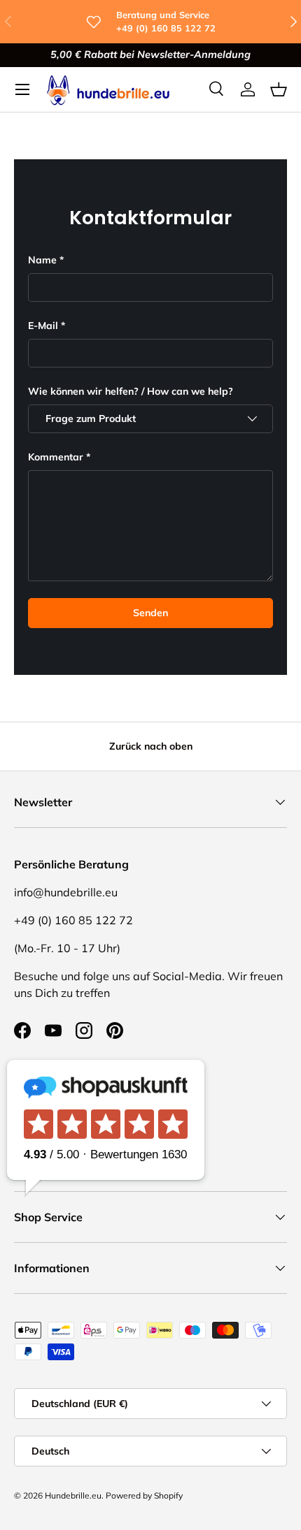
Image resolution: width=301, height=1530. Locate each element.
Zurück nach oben (150, 746)
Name (42, 260)
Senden (150, 612)
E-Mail (43, 325)
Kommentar (55, 457)
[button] (278, 89)
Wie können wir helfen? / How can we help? (130, 391)
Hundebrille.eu (73, 1495)
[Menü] (22, 89)
